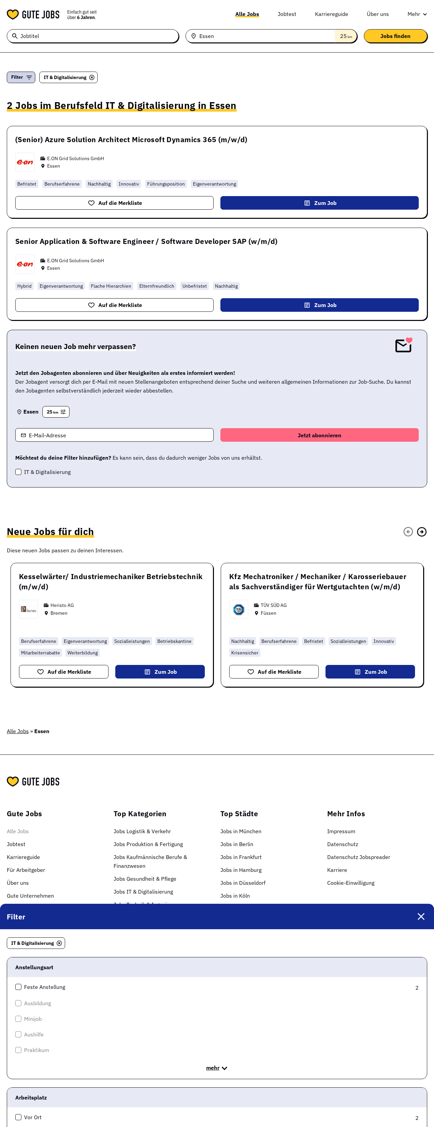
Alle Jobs (247, 14)
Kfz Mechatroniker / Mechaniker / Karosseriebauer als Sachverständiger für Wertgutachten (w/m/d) (317, 581)
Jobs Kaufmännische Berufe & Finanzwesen (150, 861)
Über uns (378, 14)
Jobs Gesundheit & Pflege (145, 878)
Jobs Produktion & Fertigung (148, 844)
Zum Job (325, 202)
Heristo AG (62, 605)
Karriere (337, 869)
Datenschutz (342, 844)
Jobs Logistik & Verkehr (142, 831)
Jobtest (287, 14)
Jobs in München (240, 831)
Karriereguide (331, 14)
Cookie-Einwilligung (350, 882)
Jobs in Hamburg (240, 869)
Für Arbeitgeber (26, 869)
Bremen (59, 613)
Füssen (268, 613)
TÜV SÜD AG (274, 605)
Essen (53, 166)
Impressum (341, 831)
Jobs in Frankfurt (241, 857)
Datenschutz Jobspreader (358, 857)
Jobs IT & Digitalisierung (143, 891)
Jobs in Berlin (236, 844)
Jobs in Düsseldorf (242, 882)
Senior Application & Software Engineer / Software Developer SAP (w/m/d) (146, 241)
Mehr (414, 14)
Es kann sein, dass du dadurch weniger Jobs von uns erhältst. (138, 457)
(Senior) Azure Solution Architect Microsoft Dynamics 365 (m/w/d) (131, 139)
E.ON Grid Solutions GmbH (75, 158)
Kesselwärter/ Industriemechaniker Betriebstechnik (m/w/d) (111, 581)
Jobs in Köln (235, 895)
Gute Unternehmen (30, 895)
